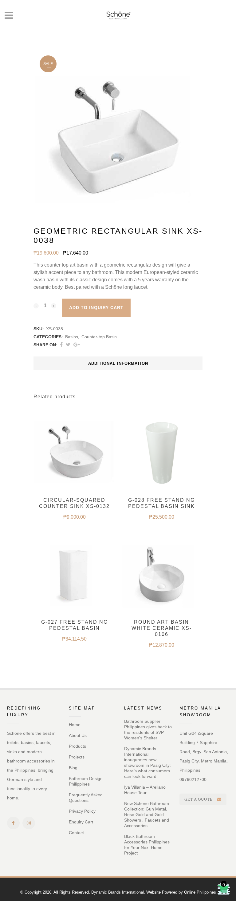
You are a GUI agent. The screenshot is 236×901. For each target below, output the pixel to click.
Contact (76, 832)
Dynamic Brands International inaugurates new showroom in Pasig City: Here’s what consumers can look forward (147, 762)
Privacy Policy (82, 811)
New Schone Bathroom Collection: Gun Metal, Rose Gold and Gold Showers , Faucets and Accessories (146, 814)
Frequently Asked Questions (86, 797)
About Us (78, 735)
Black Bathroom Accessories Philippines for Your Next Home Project (147, 844)
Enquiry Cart (81, 821)
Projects (77, 756)
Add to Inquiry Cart (96, 307)
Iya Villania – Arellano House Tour (145, 790)
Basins (71, 336)
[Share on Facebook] (61, 344)
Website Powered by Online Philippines (181, 892)
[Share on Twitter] (68, 344)
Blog (73, 767)
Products (77, 746)
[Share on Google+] (76, 344)
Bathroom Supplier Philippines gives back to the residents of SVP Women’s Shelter (148, 729)
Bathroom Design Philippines (86, 781)
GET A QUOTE (198, 799)
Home (75, 724)
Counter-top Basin (99, 336)
